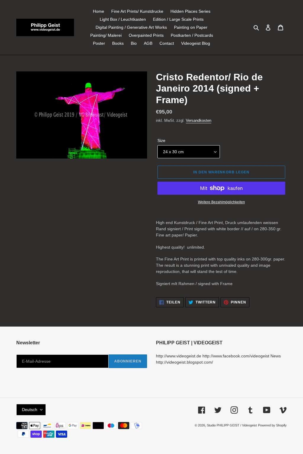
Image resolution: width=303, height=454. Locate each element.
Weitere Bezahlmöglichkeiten (221, 202)
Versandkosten (198, 120)
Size (161, 140)
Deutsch (29, 409)
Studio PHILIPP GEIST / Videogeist (232, 425)
